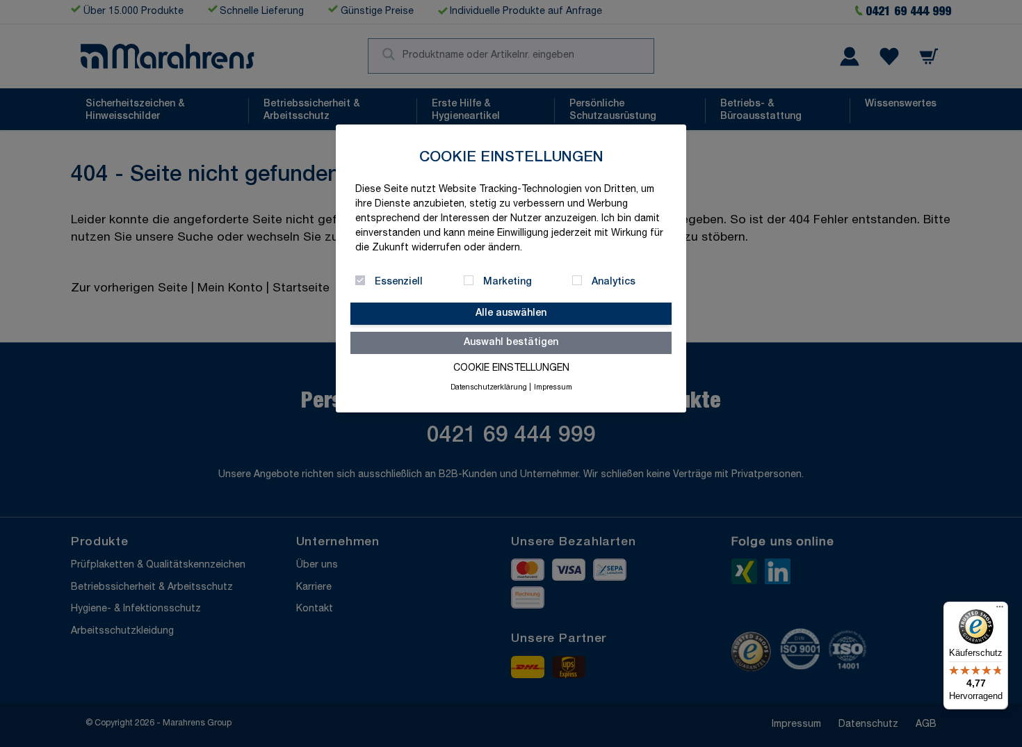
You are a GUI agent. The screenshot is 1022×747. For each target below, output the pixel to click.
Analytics (613, 282)
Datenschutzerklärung (489, 388)
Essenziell (399, 282)
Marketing (507, 282)
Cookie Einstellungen (511, 369)
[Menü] (999, 610)
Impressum (553, 388)
